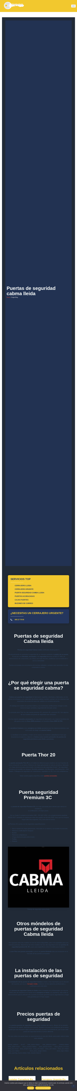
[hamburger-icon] (73, 6)
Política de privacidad (43, 1088)
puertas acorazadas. (50, 776)
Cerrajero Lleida (32, 984)
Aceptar (30, 1088)
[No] (73, 1086)
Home (8, 297)
